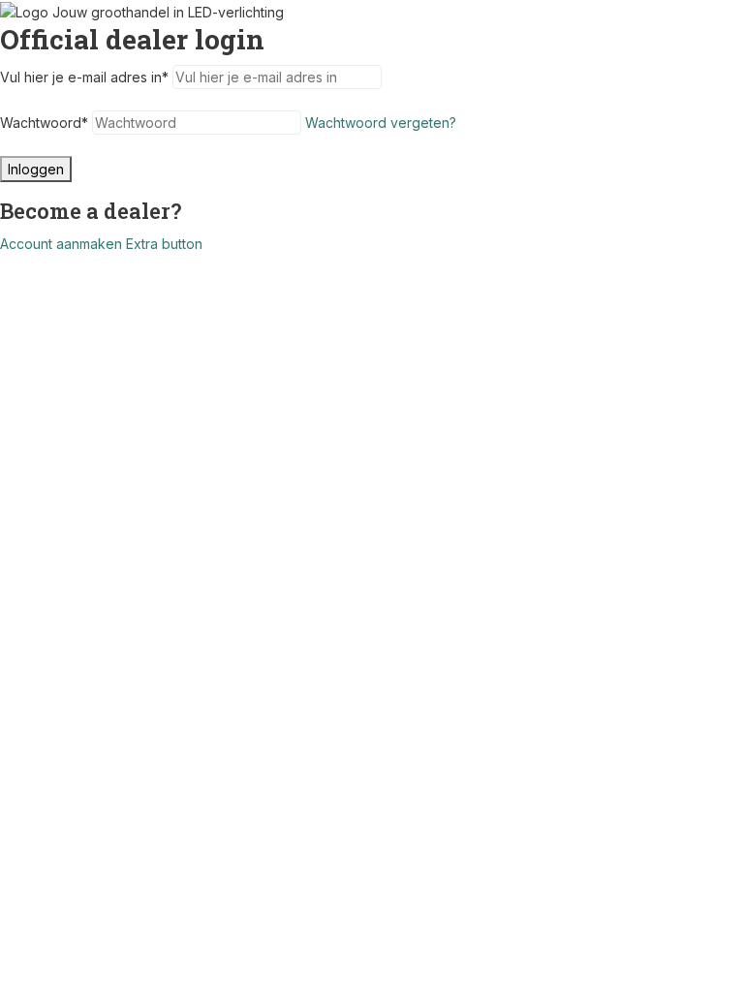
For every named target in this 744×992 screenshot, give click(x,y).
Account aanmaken (61, 243)
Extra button (164, 243)
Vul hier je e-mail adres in (84, 77)
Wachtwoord (44, 122)
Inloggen (36, 169)
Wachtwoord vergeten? (380, 122)
